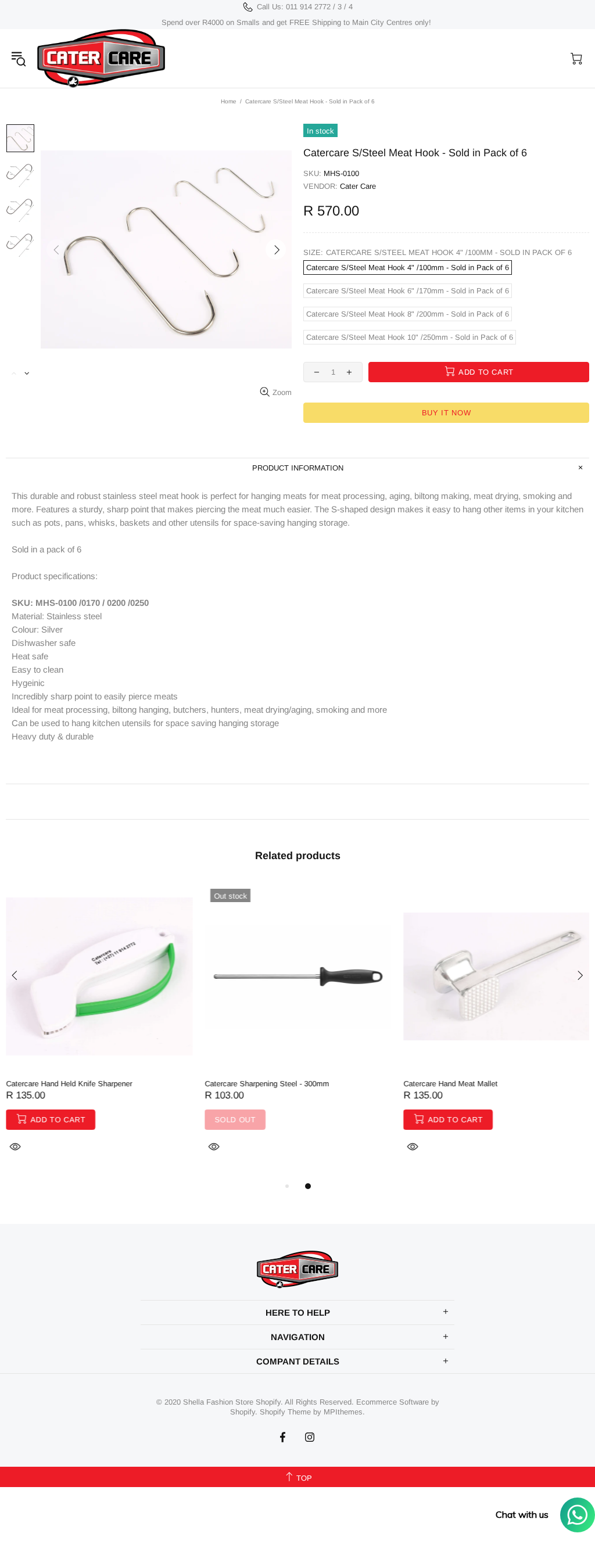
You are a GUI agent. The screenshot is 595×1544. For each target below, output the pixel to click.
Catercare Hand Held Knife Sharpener (69, 1083)
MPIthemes (343, 1411)
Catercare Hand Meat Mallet (450, 1083)
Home (228, 101)
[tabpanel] (99, 1031)
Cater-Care (101, 58)
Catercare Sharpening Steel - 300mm (267, 1083)
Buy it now (446, 412)
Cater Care (358, 186)
